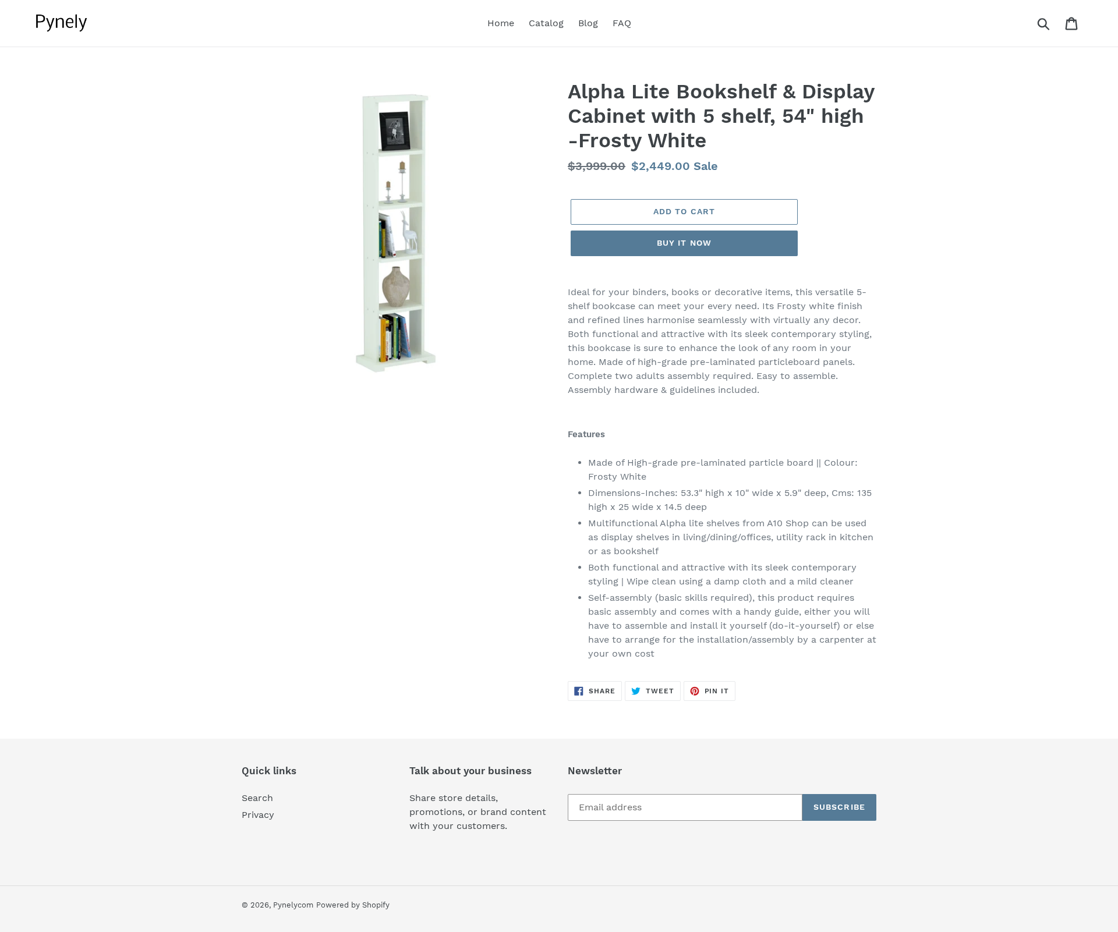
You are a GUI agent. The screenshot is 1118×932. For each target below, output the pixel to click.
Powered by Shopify (353, 905)
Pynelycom (293, 905)
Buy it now (684, 242)
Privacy (258, 814)
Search (257, 797)
